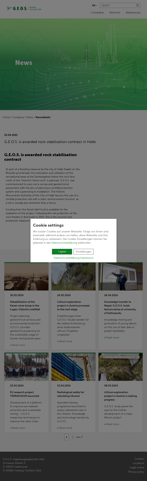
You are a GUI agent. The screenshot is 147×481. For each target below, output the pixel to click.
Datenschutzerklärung (64, 242)
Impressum (86, 257)
